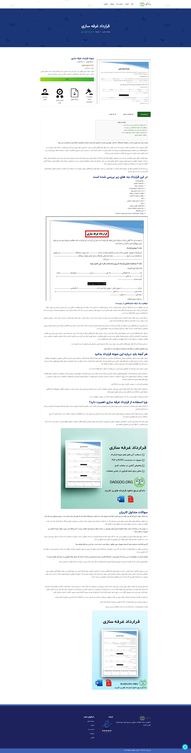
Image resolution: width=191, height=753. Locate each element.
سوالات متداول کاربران (141, 135)
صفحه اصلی (106, 32)
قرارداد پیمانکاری (89, 68)
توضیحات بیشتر (52, 74)
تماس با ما (119, 4)
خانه (132, 4)
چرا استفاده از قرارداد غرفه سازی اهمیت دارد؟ (134, 133)
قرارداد (127, 4)
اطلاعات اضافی (127, 114)
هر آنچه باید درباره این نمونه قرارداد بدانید (135, 130)
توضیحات (143, 114)
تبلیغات (112, 4)
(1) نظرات (111, 114)
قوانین (105, 4)
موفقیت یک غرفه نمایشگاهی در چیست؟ (135, 128)
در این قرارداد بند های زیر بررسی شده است (135, 125)
